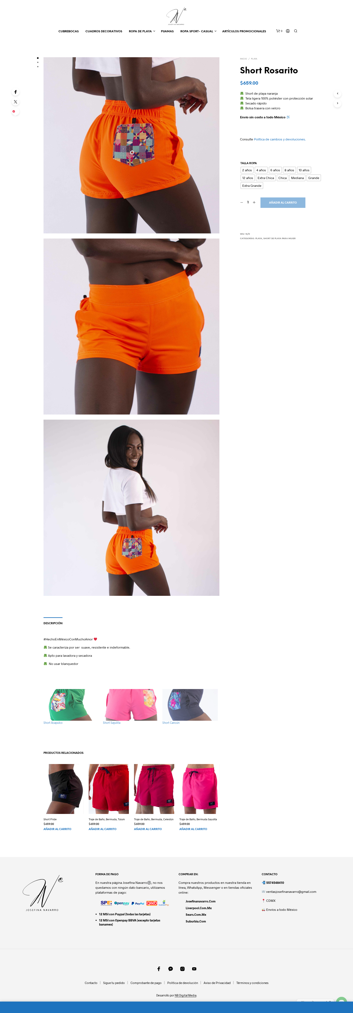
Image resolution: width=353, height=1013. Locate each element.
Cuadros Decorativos (103, 31)
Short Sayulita (111, 722)
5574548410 (275, 882)
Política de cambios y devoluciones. (280, 139)
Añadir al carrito (283, 203)
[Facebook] (15, 92)
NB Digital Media (185, 995)
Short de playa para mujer (279, 239)
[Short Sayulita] (130, 705)
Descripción (53, 623)
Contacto (91, 983)
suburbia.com (196, 921)
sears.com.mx (196, 914)
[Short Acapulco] (71, 705)
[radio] (247, 170)
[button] (279, 31)
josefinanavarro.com (201, 901)
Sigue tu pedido (114, 983)
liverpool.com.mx (199, 908)
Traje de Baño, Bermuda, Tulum (107, 819)
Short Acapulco (53, 722)
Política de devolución (182, 983)
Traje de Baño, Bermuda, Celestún (153, 819)
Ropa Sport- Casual (196, 31)
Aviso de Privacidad (217, 983)
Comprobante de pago (146, 983)
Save (16, 112)
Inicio (243, 59)
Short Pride (50, 819)
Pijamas (167, 31)
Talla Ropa (248, 163)
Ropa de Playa (140, 31)
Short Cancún (171, 722)
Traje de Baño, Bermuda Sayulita (198, 819)
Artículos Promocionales (244, 31)
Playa (254, 59)
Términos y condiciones (252, 983)
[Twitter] (15, 101)
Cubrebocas (68, 31)
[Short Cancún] (190, 705)
